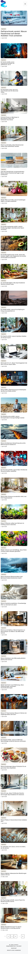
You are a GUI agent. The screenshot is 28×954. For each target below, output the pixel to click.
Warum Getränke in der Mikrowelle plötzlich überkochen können (13, 658)
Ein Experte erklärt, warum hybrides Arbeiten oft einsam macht (13, 336)
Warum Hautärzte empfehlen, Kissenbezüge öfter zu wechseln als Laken (13, 604)
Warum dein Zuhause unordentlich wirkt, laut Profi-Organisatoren (13, 497)
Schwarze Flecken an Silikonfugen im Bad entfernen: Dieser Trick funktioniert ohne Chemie (10, 118)
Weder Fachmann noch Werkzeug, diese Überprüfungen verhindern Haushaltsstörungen (12, 686)
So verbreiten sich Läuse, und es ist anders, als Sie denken (13, 847)
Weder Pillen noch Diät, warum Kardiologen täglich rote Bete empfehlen (13, 200)
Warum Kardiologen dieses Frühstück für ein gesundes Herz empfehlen (13, 767)
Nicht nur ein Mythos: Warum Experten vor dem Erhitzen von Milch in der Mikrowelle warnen (13, 631)
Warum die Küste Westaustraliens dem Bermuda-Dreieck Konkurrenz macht (12, 577)
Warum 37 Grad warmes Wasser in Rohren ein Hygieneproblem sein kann (14, 713)
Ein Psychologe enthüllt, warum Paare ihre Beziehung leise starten (13, 900)
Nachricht (3, 28)
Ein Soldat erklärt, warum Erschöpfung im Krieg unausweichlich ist (12, 310)
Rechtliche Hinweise (14, 950)
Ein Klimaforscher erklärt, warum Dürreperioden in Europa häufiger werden (12, 417)
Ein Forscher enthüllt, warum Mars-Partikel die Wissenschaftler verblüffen (14, 470)
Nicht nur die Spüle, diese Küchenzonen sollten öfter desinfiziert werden (12, 145)
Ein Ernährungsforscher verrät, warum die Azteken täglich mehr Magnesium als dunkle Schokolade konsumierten (13, 256)
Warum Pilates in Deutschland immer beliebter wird (14, 820)
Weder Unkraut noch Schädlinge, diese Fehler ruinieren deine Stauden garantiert (14, 550)
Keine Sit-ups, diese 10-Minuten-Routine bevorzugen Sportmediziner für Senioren (12, 793)
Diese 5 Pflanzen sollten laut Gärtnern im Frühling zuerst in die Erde (12, 523)
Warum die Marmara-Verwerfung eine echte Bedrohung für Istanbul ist (13, 443)
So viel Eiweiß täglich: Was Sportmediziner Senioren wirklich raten (13, 283)
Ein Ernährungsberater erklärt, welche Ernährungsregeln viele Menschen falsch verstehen (12, 228)
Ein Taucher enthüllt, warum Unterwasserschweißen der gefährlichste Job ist (7, 63)
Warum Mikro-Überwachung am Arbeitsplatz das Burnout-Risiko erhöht (13, 390)
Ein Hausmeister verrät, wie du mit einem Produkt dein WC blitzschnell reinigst (9, 91)
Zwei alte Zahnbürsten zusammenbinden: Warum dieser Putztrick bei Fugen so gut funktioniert (12, 173)
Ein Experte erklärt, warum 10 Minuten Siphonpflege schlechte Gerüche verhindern (13, 740)
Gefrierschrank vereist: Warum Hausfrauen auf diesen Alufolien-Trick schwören (14, 33)
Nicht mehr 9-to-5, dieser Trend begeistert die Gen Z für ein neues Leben (14, 363)
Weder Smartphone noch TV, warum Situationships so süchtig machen (11, 927)
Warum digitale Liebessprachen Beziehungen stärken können (13, 874)
